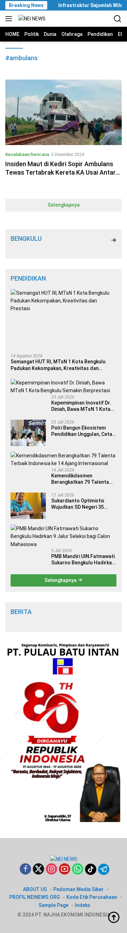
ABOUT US (35, 889)
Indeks (82, 905)
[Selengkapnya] (113, 240)
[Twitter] (38, 869)
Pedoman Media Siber (78, 889)
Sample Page (53, 905)
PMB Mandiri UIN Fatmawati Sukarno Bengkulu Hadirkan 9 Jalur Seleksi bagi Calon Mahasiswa (83, 559)
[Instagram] (51, 869)
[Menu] (10, 19)
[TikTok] (90, 869)
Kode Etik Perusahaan (91, 897)
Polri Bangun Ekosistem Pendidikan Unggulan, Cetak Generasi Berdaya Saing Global (83, 431)
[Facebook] (25, 869)
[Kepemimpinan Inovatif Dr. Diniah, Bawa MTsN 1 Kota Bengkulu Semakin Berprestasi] (63, 387)
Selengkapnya (64, 205)
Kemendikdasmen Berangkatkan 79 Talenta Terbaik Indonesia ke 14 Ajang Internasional (80, 479)
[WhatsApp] (77, 869)
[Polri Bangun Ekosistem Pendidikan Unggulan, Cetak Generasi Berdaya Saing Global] (28, 433)
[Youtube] (64, 869)
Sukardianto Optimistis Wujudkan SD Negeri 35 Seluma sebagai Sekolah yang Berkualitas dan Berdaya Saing (79, 504)
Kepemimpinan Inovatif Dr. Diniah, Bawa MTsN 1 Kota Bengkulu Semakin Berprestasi (81, 406)
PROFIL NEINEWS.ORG (34, 897)
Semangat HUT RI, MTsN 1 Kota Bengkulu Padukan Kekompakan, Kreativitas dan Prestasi (58, 365)
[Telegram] (103, 869)
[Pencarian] (118, 19)
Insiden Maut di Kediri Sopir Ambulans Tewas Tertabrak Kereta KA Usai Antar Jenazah (60, 172)
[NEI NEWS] (31, 18)
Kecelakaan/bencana (27, 154)
